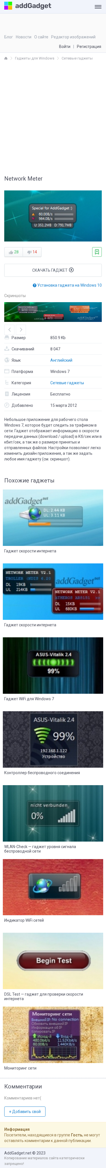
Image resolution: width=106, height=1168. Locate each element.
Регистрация (89, 46)
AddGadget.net (17, 1153)
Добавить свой (26, 1111)
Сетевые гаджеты (67, 383)
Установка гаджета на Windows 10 (69, 285)
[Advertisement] (53, 117)
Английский (61, 360)
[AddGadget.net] (6, 58)
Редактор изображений (73, 37)
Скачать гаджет (50, 270)
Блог (8, 37)
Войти (64, 46)
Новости (23, 37)
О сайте (41, 37)
